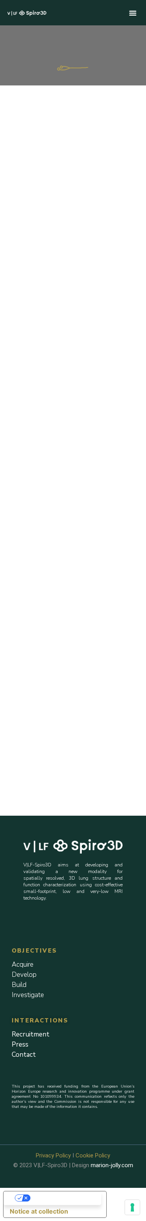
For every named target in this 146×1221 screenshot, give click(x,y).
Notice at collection (39, 1211)
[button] (133, 13)
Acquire (22, 964)
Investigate (28, 994)
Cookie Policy (93, 1155)
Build (19, 984)
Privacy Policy (53, 1155)
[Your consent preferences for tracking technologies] (132, 1207)
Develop (24, 974)
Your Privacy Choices (62, 1198)
